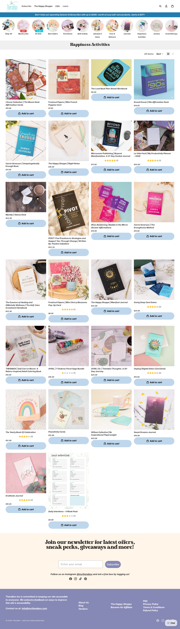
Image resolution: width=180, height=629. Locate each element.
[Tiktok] (80, 578)
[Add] (41, 95)
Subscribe (113, 564)
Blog (80, 605)
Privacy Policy (150, 604)
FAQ (145, 601)
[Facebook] (70, 578)
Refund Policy (150, 610)
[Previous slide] (52, 141)
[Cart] (172, 6)
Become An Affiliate (121, 607)
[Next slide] (84, 141)
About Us (83, 602)
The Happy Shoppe (121, 604)
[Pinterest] (85, 578)
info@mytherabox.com (34, 608)
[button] (159, 54)
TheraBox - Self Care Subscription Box (28, 620)
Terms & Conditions (154, 607)
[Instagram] (75, 578)
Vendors (83, 608)
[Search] (160, 6)
